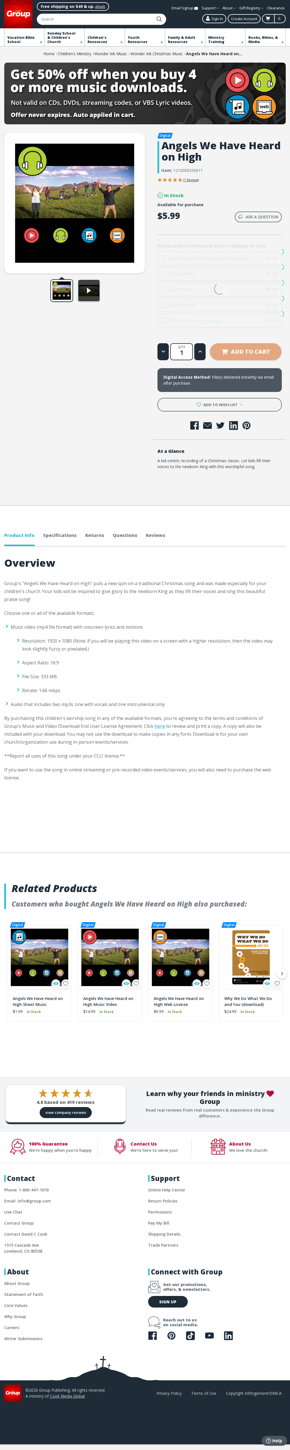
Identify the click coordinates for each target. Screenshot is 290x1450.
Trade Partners (163, 1245)
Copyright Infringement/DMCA (254, 1393)
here (160, 726)
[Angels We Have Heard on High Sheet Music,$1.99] (39, 957)
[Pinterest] (246, 425)
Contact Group (19, 1223)
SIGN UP (167, 1301)
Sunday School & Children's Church (61, 37)
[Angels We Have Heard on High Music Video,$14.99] (110, 957)
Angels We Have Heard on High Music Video (108, 1001)
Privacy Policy (169, 1393)
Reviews (155, 535)
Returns (94, 535)
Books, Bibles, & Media (263, 39)
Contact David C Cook (25, 1234)
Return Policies (162, 1201)
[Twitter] (220, 425)
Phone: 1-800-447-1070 (26, 1190)
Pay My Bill (158, 1223)
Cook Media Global (67, 1396)
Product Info (19, 535)
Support (209, 7)
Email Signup (183, 7)
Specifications (60, 535)
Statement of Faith (23, 1294)
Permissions (160, 1212)
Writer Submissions (23, 1338)
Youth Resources (137, 39)
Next (282, 974)
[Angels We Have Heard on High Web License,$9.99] (180, 957)
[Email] (207, 425)
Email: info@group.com (27, 1201)
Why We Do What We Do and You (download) (248, 1001)
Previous (8, 974)
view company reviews (65, 1112)
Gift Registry (250, 7)
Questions (125, 535)
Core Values (15, 1305)
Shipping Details (164, 1234)
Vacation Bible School (21, 39)
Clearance (276, 7)
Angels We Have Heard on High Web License (179, 1001)
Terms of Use (203, 1393)
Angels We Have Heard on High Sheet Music (38, 1001)
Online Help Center (166, 1190)
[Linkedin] (233, 425)
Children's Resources (97, 39)
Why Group (15, 1316)
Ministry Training (216, 39)
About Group (17, 1283)
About (227, 7)
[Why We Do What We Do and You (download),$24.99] (251, 957)
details (100, 6)
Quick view (56, 983)
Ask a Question (262, 216)
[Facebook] (194, 425)
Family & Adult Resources (181, 39)
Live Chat (13, 1212)
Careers (11, 1327)
